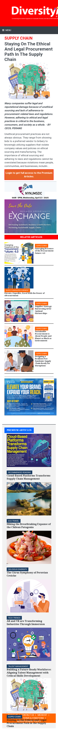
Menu (8, 30)
